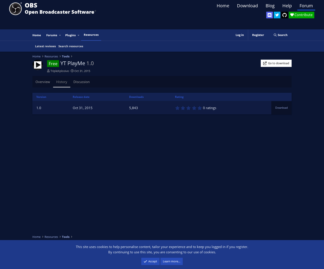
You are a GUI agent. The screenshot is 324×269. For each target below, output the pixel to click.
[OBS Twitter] (277, 15)
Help (287, 6)
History (61, 82)
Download (247, 6)
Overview (42, 82)
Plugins (70, 35)
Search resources (70, 46)
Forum (306, 6)
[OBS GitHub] (284, 15)
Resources (91, 35)
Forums (51, 35)
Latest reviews (45, 46)
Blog (270, 6)
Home (223, 6)
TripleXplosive (59, 71)
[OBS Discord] (269, 15)
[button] (60, 35)
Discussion (81, 82)
